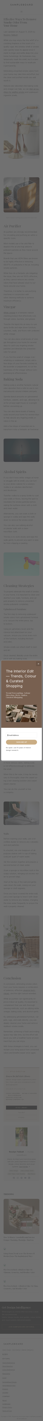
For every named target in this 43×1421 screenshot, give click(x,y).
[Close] (38, 663)
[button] (21, 714)
